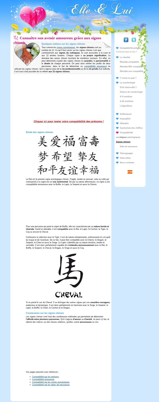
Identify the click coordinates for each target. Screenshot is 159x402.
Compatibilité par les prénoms (45, 377)
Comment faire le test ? (126, 52)
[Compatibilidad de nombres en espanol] (130, 172)
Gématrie (124, 123)
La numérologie (127, 82)
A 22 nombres (126, 101)
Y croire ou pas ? (128, 78)
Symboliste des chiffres (131, 128)
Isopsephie (125, 119)
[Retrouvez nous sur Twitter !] (134, 42)
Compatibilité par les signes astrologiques (51, 382)
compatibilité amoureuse (95, 66)
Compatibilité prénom (130, 48)
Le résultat (125, 57)
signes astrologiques (66, 47)
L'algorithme (126, 106)
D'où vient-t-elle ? (128, 87)
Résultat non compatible (131, 71)
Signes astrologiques (130, 137)
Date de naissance (128, 146)
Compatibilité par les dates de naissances (51, 385)
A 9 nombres (126, 96)
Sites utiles (125, 158)
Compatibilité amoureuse (43, 379)
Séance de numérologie (131, 92)
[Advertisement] (68, 100)
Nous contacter (127, 162)
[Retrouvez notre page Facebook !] (126, 42)
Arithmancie (126, 114)
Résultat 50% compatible (132, 66)
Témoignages (126, 153)
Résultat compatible (129, 62)
